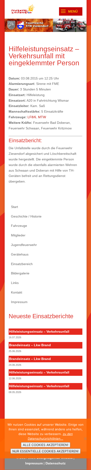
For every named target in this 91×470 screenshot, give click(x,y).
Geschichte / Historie (26, 216)
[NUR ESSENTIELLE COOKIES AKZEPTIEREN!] (85, 438)
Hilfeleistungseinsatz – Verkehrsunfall (39, 331)
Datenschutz (56, 463)
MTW (42, 117)
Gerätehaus (19, 254)
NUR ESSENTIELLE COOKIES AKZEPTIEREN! (45, 451)
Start (14, 207)
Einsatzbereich (22, 264)
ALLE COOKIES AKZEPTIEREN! (45, 445)
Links (15, 283)
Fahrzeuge (19, 226)
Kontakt (16, 292)
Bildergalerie (20, 273)
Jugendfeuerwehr (24, 245)
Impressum (19, 302)
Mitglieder (18, 235)
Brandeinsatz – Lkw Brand (30, 345)
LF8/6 (32, 117)
